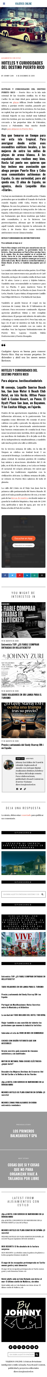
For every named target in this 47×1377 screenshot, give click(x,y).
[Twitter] (12, 575)
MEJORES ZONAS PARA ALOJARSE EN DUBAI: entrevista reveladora (19, 1104)
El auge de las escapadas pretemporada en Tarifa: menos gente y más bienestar (23, 1264)
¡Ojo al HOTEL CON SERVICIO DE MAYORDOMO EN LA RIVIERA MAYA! (22, 1083)
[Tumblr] (32, 1347)
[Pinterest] (19, 575)
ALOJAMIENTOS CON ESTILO (11, 58)
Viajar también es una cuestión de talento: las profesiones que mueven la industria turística (21, 1024)
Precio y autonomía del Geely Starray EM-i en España (22, 746)
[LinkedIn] (23, 1347)
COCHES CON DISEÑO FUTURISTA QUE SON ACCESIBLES (18, 1042)
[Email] (41, 575)
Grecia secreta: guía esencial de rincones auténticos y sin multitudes (19, 1052)
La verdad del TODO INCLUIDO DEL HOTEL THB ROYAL (23, 1014)
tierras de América (19, 498)
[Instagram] (15, 1347)
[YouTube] (28, 1347)
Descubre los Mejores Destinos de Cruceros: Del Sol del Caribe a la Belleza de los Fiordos (22, 1073)
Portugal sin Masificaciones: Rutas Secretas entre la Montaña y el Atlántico (20, 1006)
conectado (26, 815)
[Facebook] (5, 575)
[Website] (25, 789)
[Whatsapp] (34, 575)
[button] (42, 894)
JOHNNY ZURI (9, 76)
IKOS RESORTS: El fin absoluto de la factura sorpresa (20, 1247)
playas (16, 102)
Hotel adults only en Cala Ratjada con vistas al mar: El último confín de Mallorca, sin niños (21, 1280)
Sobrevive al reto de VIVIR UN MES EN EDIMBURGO (22, 1032)
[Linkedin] (27, 575)
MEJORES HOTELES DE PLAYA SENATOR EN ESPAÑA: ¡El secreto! (23, 1093)
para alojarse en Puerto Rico (20, 129)
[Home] (36, 1347)
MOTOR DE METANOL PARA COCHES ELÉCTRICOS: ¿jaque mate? (21, 1062)
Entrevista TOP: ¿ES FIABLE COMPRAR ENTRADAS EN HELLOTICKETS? (20, 646)
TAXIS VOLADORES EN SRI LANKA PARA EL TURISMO (21, 696)
